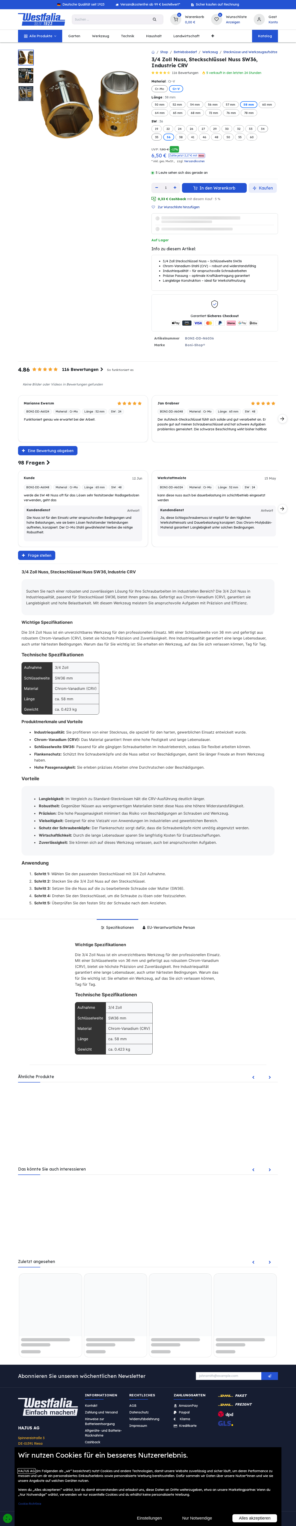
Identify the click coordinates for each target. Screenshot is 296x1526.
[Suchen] (154, 19)
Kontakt (91, 1421)
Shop (164, 52)
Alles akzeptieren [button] (255, 1518)
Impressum (138, 1441)
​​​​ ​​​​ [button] (269, 1391)
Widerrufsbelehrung (144, 1434)
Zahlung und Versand (101, 1427)
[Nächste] (282, 433)
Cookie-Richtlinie (29, 1503)
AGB (132, 1421)
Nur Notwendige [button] (197, 1518)
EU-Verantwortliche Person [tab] (170, 942)
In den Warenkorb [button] (216, 187)
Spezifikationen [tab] (119, 942)
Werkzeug (210, 52)
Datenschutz (139, 1427)
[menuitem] (40, 36)
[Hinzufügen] (175, 188)
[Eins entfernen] (156, 188)
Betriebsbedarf (185, 52)
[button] (186, 155)
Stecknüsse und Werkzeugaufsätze (250, 52)
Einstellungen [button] (149, 1518)
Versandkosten (194, 161)
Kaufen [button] (265, 187)
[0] (175, 19)
